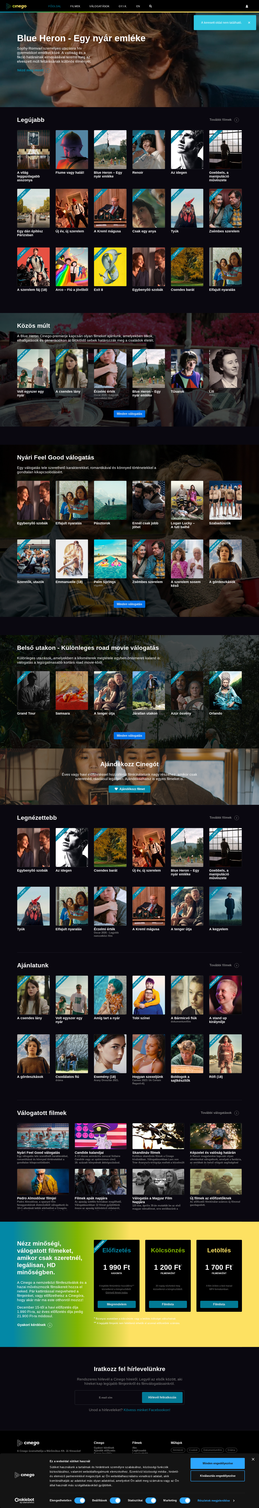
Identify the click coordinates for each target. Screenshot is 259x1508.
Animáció (178, 1450)
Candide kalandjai (89, 1153)
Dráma (231, 1450)
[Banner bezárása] (253, 1459)
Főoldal (54, 6)
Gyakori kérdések (31, 1325)
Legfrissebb (139, 1450)
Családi (193, 1450)
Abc (134, 1447)
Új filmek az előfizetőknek (210, 1198)
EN (138, 6)
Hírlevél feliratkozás (162, 1397)
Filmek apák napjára (91, 1198)
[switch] (115, 1500)
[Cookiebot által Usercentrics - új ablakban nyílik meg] (24, 1500)
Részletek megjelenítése (214, 1500)
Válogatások (99, 6)
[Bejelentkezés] (247, 6)
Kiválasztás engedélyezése (217, 1475)
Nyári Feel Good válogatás (38, 1153)
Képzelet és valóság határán (213, 1153)
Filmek (75, 6)
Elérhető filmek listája (117, 1292)
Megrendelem (116, 1304)
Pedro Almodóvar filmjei (36, 1198)
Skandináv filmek (146, 1153)
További (221, 119)
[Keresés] (150, 6)
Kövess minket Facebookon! (147, 1410)
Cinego (24, 1451)
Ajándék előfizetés (104, 1450)
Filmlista (168, 1304)
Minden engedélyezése (218, 1463)
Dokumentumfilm (212, 1450)
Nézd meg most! (30, 70)
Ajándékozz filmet (132, 789)
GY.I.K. (123, 6)
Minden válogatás (129, 413)
